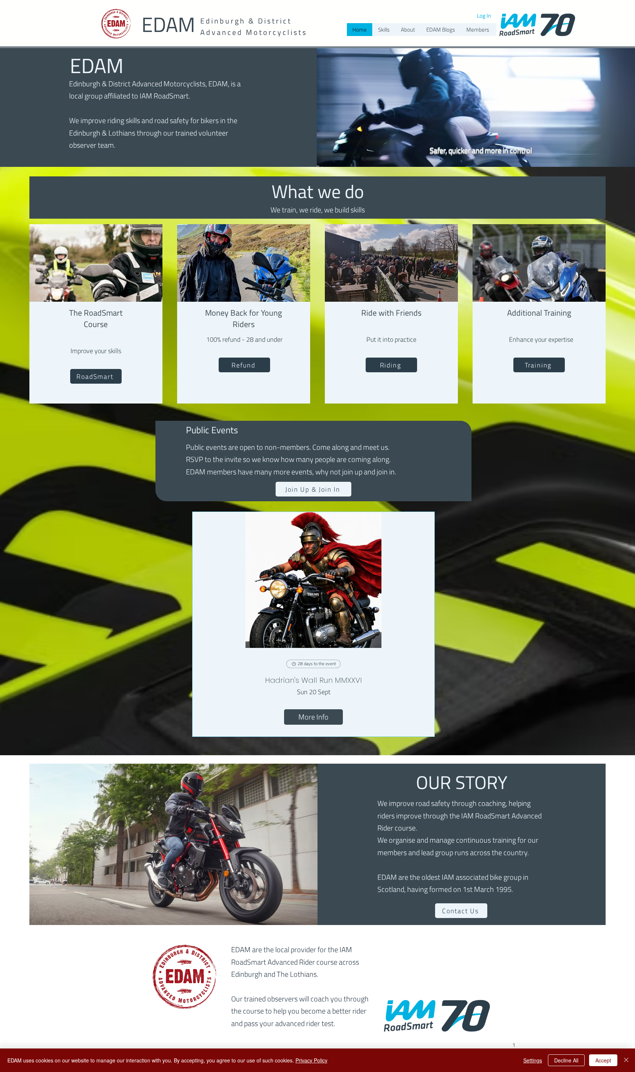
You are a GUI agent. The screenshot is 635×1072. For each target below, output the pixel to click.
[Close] (626, 1060)
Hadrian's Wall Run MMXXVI (313, 680)
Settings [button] (532, 1060)
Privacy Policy (311, 1060)
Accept (603, 1060)
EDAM (168, 24)
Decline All (566, 1060)
